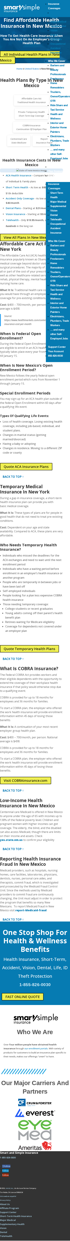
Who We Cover (56, 60)
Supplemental (58, 26)
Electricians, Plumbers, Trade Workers (59, 141)
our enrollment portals (36, 1048)
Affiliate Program (9, 1208)
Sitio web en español (8, 1196)
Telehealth (56, 39)
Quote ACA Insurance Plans (26, 466)
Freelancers (57, 78)
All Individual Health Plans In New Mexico (30, 57)
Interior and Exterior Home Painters (58, 127)
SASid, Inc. (10, 1188)
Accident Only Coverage (20, 198)
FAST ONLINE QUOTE (22, 996)
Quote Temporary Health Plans (29, 648)
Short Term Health (17, 187)
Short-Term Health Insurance (16, 1216)
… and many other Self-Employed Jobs (59, 154)
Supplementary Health (12, 1224)
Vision (53, 30)
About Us (5, 1204)
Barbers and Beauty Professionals (58, 70)
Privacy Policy (5, 1200)
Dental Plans (13, 208)
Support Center (57, 166)
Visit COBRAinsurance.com (25, 780)
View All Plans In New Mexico (27, 237)
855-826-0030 (55, 175)
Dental (54, 34)
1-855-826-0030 (35, 984)
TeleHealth (6, 1236)
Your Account (56, 171)
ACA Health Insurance (18, 175)
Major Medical (58, 21)
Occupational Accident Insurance (57, 48)
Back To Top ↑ (13, 477)
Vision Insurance (15, 214)
